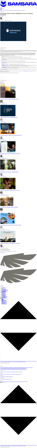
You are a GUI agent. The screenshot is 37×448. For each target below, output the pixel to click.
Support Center (6, 381)
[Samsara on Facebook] (2, 354)
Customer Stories (2, 381)
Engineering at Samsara (20, 10)
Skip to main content (2, 0)
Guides (22, 381)
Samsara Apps (15, 368)
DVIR (23, 368)
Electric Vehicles (12, 368)
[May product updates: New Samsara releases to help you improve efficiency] (7, 169)
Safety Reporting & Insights (24, 367)
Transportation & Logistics (5, 289)
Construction (7, 374)
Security (9, 371)
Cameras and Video (4, 287)
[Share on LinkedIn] (3, 45)
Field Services (19, 374)
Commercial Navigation (3, 368)
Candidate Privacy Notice (6, 445)
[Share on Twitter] (2, 76)
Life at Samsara (15, 10)
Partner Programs (16, 381)
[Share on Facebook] (2, 42)
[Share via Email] (2, 46)
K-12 (21, 374)
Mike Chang (1, 19)
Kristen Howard (2, 175)
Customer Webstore (25, 381)
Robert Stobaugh (2, 228)
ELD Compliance (26, 368)
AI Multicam (6, 367)
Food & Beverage (4, 290)
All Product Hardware (23, 369)
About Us (1, 371)
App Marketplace (6, 376)
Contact (11, 371)
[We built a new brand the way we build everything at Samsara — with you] (7, 97)
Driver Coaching (14, 367)
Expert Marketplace (10, 376)
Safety (7, 10)
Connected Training (2, 369)
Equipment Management (30, 367)
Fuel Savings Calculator (19, 368)
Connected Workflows (7, 369)
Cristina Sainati (2, 157)
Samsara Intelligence (12, 369)
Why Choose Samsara (19, 371)
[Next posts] (4, 85)
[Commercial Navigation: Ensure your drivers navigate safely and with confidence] (7, 152)
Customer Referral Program (5, 297)
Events (18, 381)
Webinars (20, 381)
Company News (2, 10)
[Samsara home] (18, 6)
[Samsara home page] (5, 284)
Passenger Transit (15, 374)
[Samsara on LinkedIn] (2, 358)
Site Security (19, 369)
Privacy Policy (2, 445)
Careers (3, 371)
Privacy (7, 371)
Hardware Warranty (31, 445)
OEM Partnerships (4, 291)
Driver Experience (4, 288)
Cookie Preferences (21, 445)
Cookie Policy (17, 445)
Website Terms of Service (12, 445)
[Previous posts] (1, 85)
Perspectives (24, 10)
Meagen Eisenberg (2, 102)
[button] (18, 325)
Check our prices (2, 8)
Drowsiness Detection (18, 367)
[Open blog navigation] (1, 9)
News (5, 371)
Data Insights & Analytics (11, 10)
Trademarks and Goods (14, 371)
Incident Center (16, 369)
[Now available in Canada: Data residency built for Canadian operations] (6, 205)
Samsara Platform (8, 368)
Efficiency (5, 10)
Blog (6, 371)
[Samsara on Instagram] (2, 357)
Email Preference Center (26, 445)
